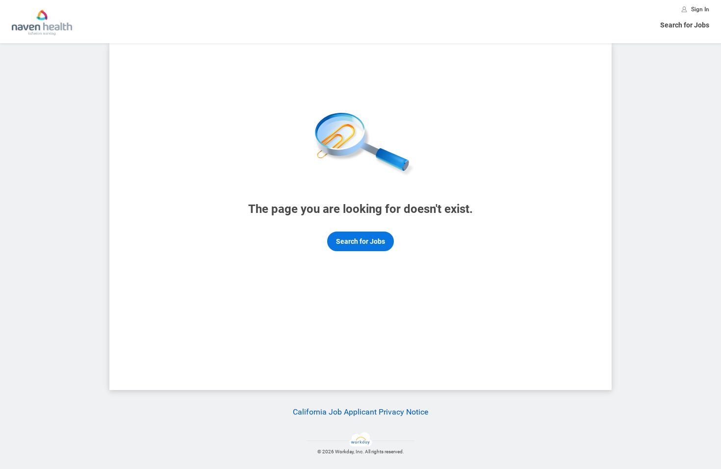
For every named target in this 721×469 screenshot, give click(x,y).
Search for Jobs (684, 25)
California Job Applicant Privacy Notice (360, 412)
